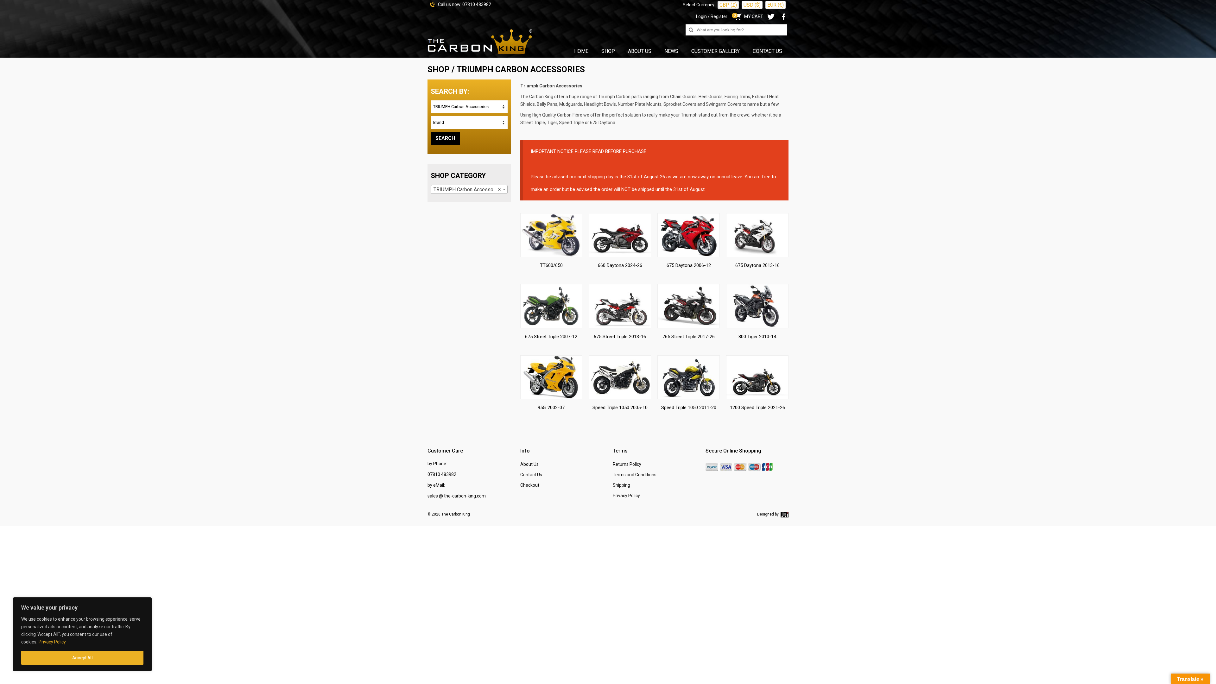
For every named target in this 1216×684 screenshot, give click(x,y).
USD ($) (752, 5)
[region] (82, 634)
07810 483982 (476, 4)
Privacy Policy (52, 641)
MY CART (748, 16)
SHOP (439, 69)
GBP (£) (728, 5)
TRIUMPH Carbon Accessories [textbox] (468, 190)
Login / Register (711, 16)
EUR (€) (775, 5)
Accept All (82, 657)
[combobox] (469, 189)
